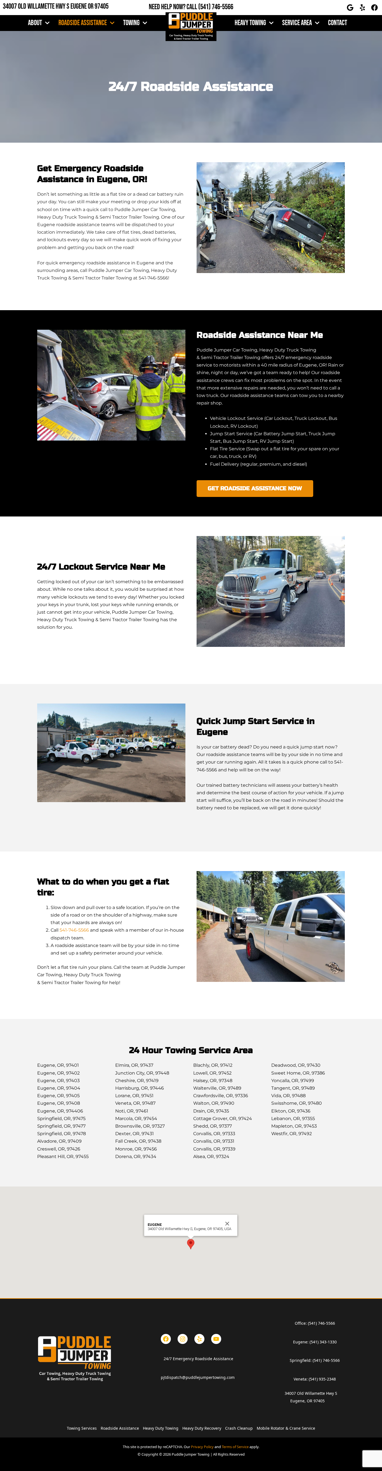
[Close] (227, 1223)
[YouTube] (216, 1339)
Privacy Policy (202, 1446)
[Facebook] (166, 1339)
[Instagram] (183, 1339)
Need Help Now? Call (173, 7)
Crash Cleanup (239, 1428)
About (35, 23)
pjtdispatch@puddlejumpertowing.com (198, 1377)
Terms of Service (235, 1446)
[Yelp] (199, 1339)
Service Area (297, 23)
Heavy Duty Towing (160, 1428)
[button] (190, 1244)
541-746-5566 (74, 930)
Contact (337, 23)
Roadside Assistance (82, 23)
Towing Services (82, 1428)
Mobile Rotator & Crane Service (286, 1428)
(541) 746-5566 (215, 7)
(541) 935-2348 (322, 1379)
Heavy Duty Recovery (201, 1428)
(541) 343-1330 (323, 1342)
